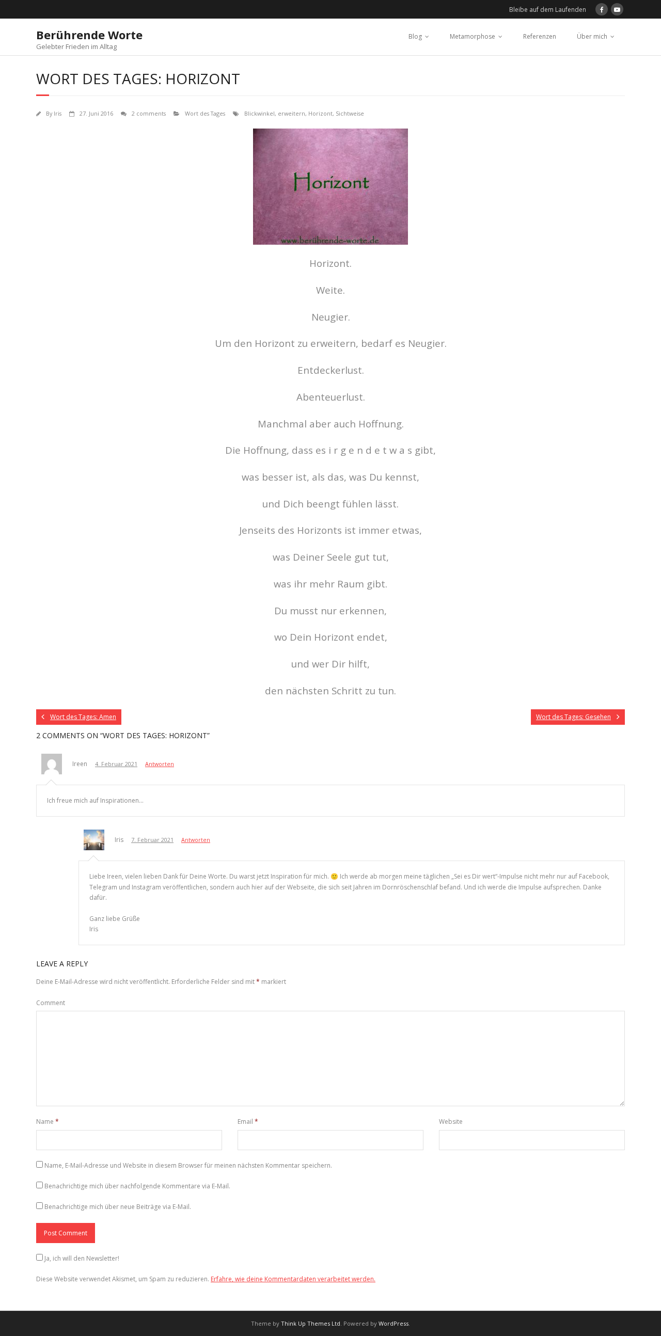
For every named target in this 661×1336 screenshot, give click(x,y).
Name (47, 1121)
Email (248, 1121)
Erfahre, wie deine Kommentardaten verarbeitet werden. (293, 1279)
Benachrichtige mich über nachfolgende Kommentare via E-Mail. (137, 1186)
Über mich (592, 36)
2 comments (149, 113)
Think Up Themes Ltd (310, 1323)
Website (451, 1121)
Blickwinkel (259, 113)
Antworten (159, 764)
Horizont (320, 113)
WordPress (393, 1323)
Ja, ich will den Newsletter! (81, 1258)
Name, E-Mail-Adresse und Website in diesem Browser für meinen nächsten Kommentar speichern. (188, 1165)
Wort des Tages (205, 113)
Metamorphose (472, 36)
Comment (50, 1002)
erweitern (291, 113)
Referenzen (539, 36)
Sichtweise (350, 113)
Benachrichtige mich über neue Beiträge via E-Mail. (117, 1206)
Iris (57, 113)
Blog (415, 36)
